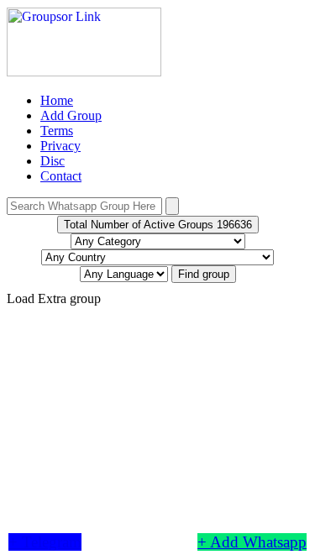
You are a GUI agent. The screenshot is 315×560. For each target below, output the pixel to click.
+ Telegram (44, 542)
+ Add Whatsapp (252, 542)
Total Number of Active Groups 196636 (158, 224)
